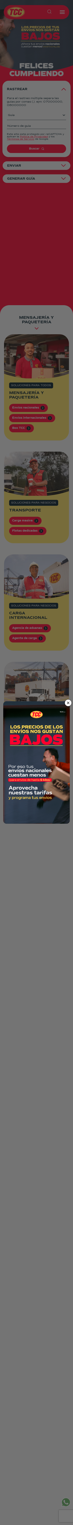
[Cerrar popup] (68, 703)
